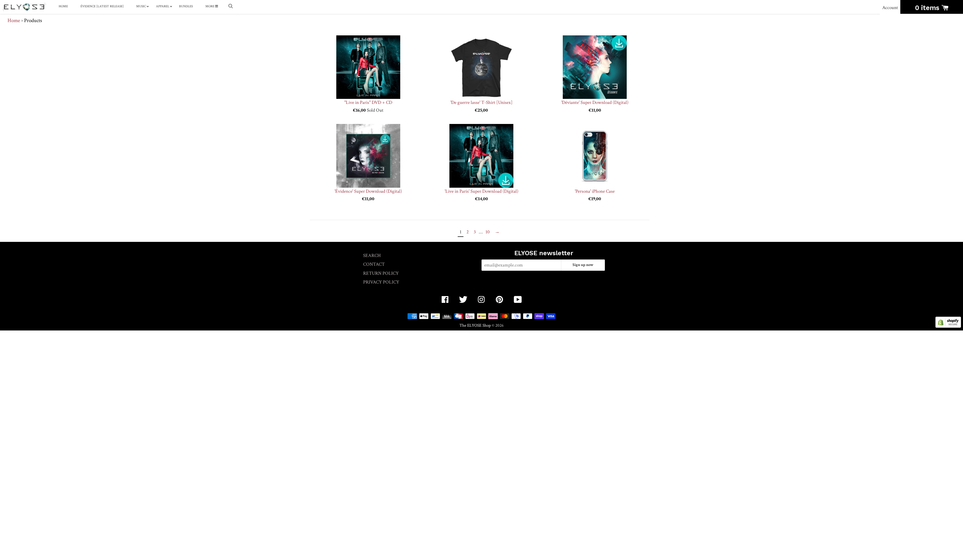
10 (488, 232)
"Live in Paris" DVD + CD (368, 102)
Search (372, 255)
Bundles (186, 6)
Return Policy (381, 273)
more (210, 6)
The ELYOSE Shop (475, 325)
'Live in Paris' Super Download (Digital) (481, 191)
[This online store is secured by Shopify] (948, 326)
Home (63, 6)
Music (141, 6)
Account (890, 8)
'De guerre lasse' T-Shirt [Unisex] (481, 102)
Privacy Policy (381, 282)
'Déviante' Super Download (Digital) (594, 102)
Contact (374, 264)
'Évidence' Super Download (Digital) (368, 191)
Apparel (162, 6)
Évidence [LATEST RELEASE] (102, 6)
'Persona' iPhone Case (595, 191)
